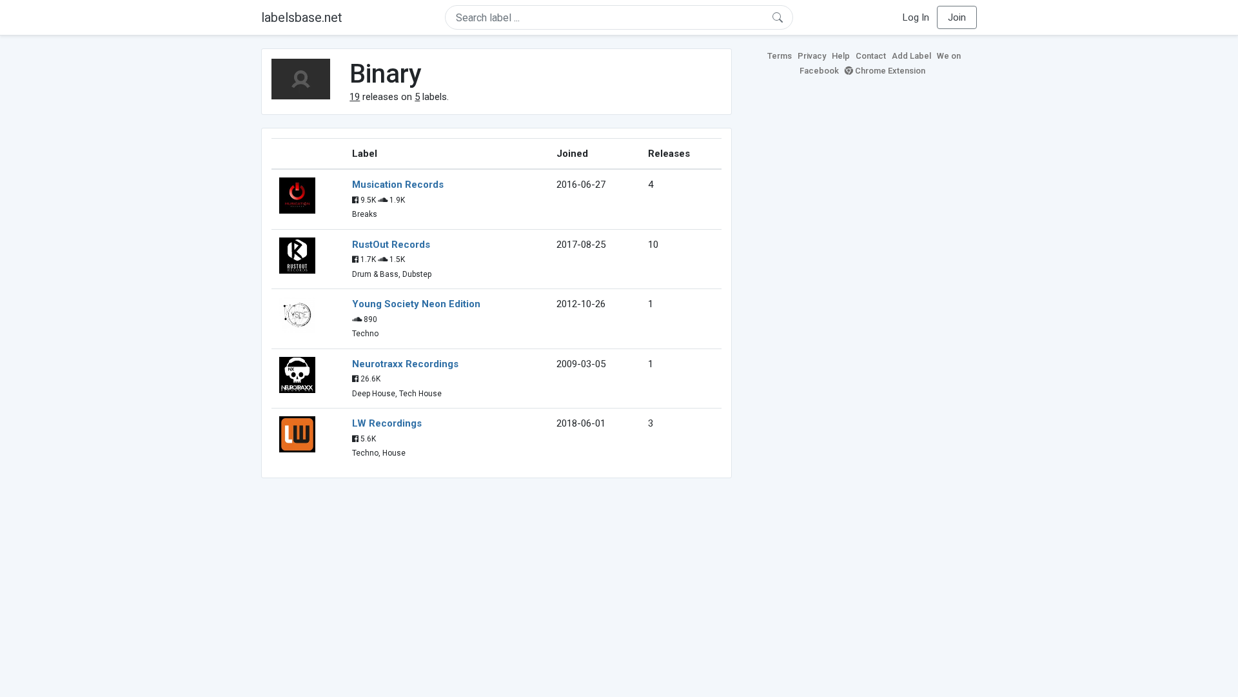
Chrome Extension (889, 71)
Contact (871, 56)
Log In (916, 17)
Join (957, 17)
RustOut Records (391, 244)
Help (841, 56)
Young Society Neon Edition (416, 304)
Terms (779, 56)
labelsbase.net (301, 17)
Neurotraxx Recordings (405, 364)
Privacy (812, 56)
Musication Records (398, 184)
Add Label (911, 56)
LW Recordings (387, 423)
